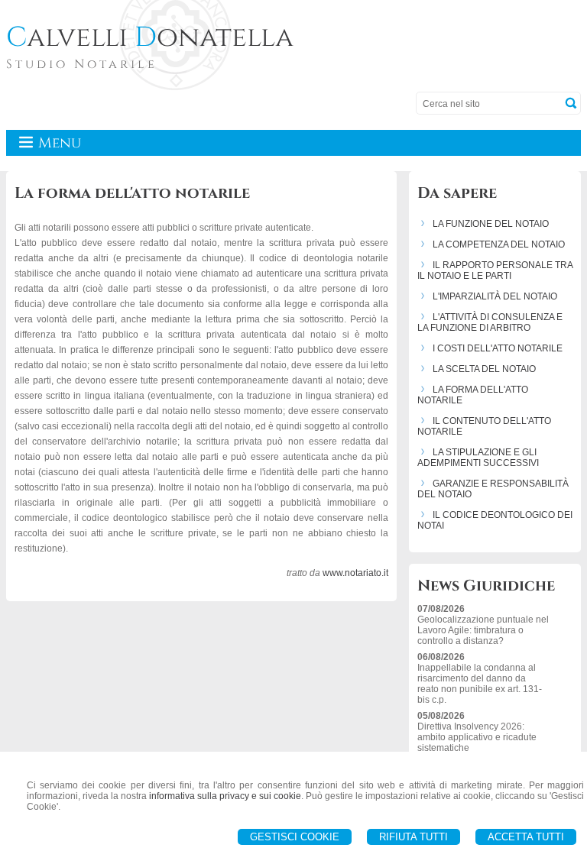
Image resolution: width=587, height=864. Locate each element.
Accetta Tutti (526, 837)
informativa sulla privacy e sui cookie (225, 796)
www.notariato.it (355, 573)
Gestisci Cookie (294, 837)
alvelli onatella (150, 37)
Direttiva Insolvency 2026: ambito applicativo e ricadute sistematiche (477, 737)
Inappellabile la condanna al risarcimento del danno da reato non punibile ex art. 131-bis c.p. (479, 683)
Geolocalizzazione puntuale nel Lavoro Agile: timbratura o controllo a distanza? (483, 630)
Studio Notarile (81, 64)
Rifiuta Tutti (413, 837)
